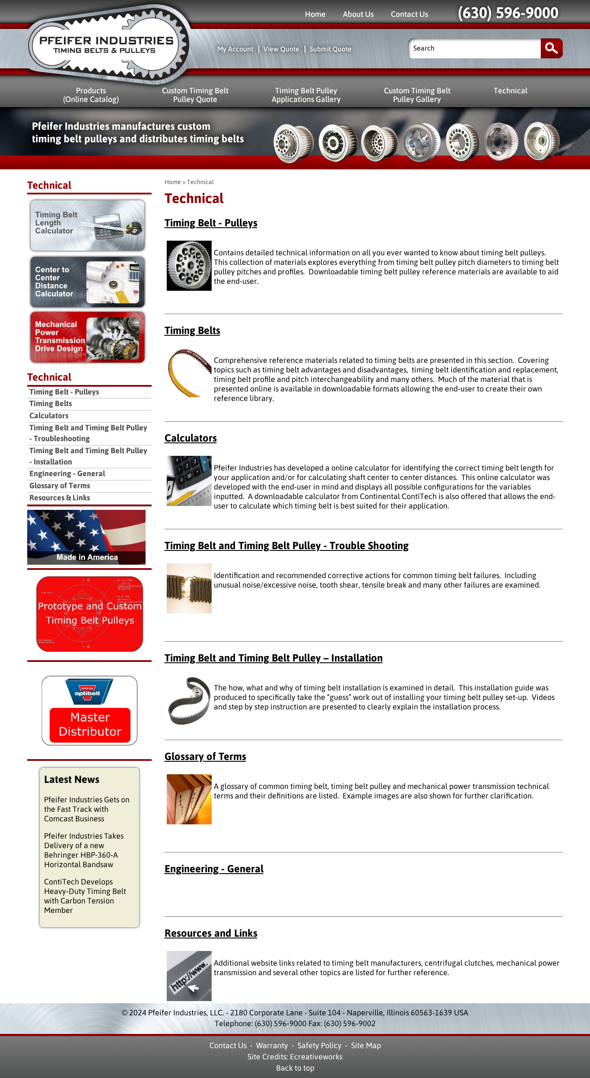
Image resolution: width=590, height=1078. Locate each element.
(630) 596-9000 (508, 13)
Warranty (272, 1045)
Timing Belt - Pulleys (211, 223)
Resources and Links (211, 933)
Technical (510, 90)
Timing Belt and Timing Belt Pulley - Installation (88, 456)
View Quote (281, 49)
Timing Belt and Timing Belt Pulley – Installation (274, 658)
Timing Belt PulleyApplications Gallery (306, 95)
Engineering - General (214, 869)
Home (315, 14)
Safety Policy (320, 1045)
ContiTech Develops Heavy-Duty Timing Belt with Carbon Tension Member (85, 896)
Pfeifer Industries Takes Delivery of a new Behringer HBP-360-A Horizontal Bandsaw (84, 850)
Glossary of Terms (205, 756)
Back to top (295, 1068)
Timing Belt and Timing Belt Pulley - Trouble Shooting (287, 545)
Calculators (191, 438)
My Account (235, 49)
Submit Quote (331, 49)
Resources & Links (59, 498)
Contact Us (409, 14)
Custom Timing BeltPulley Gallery (417, 95)
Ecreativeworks (316, 1056)
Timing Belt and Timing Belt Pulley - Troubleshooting (88, 434)
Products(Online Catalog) (91, 95)
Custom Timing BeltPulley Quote (195, 95)
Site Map (366, 1045)
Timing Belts (192, 330)
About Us (358, 14)
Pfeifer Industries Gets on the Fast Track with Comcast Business (87, 809)
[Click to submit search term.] (552, 48)
